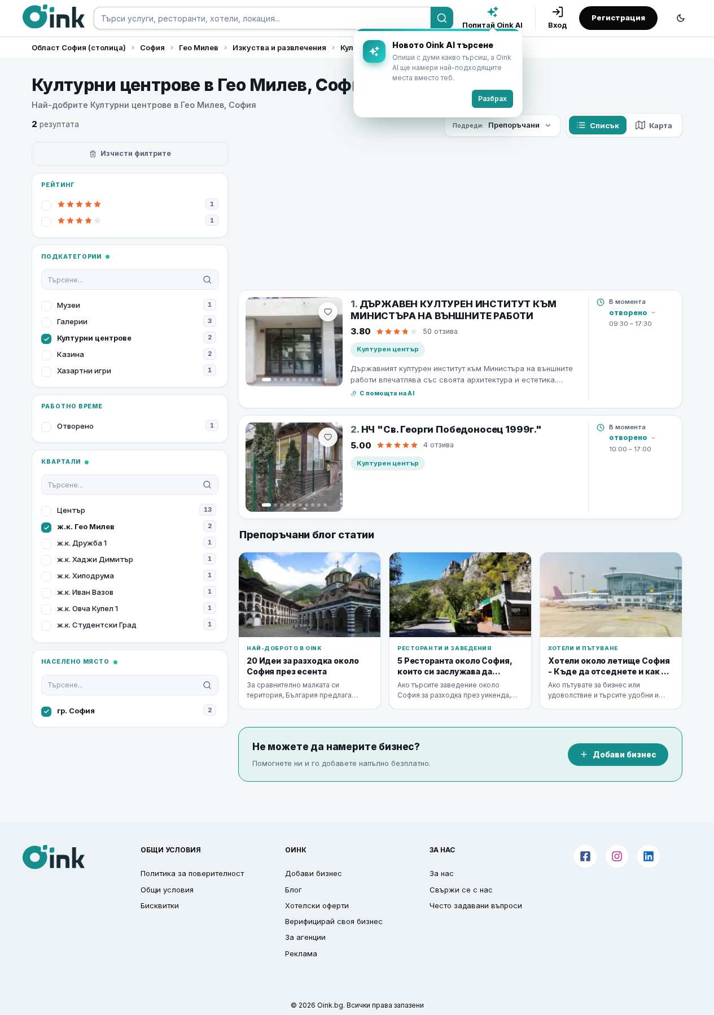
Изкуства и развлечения (279, 47)
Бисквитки (160, 905)
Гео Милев (198, 47)
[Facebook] (585, 856)
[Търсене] (442, 18)
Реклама (301, 953)
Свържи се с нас (461, 889)
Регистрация (618, 17)
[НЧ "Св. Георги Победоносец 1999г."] (294, 467)
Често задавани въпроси (476, 905)
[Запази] (328, 311)
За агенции (305, 937)
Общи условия (167, 889)
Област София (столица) (79, 47)
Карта (660, 125)
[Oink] (54, 16)
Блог (293, 889)
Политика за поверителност (192, 873)
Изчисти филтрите (135, 153)
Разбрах (492, 98)
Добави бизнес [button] (313, 873)
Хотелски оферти (317, 905)
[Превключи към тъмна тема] (680, 18)
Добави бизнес (624, 754)
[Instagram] (617, 856)
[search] (262, 18)
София (152, 47)
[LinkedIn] (648, 856)
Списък (604, 125)
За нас (442, 873)
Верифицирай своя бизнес (334, 921)
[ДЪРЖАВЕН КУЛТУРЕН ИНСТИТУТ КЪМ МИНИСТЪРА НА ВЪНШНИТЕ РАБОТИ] (294, 341)
